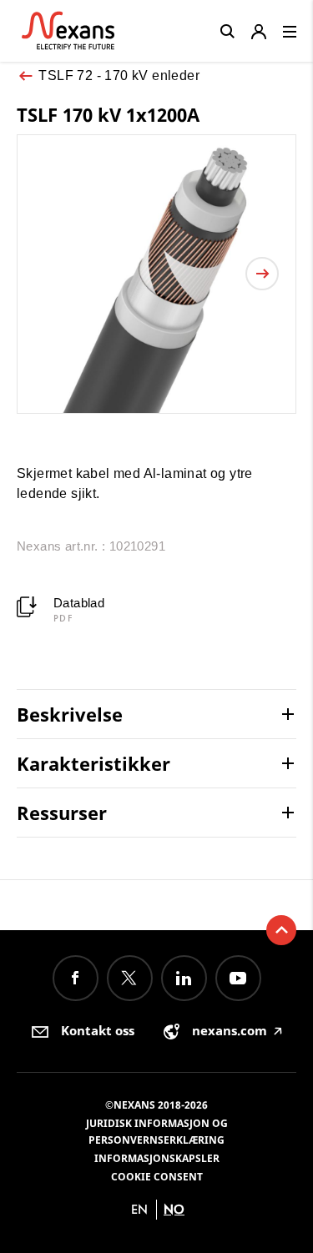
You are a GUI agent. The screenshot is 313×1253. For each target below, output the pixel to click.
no (174, 1209)
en (139, 1209)
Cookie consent (157, 1177)
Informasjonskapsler (157, 1158)
